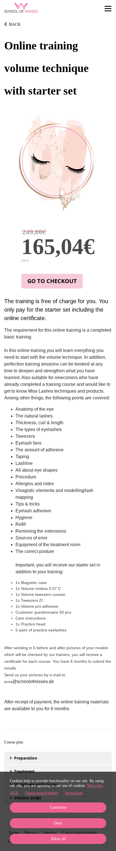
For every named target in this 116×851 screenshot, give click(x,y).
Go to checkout (52, 281)
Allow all (58, 839)
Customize (58, 807)
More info (95, 786)
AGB (14, 793)
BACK (15, 24)
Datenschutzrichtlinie (41, 793)
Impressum (73, 793)
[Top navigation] (108, 8)
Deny (58, 823)
